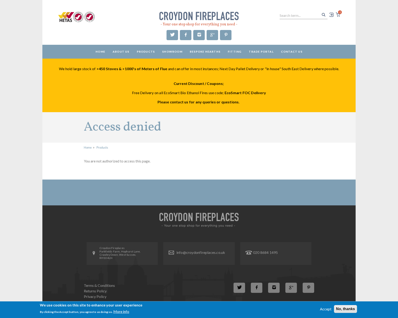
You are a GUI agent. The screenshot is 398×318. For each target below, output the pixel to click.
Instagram (199, 35)
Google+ (212, 35)
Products (146, 51)
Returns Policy (95, 291)
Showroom (172, 51)
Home (100, 51)
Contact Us (291, 51)
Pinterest (225, 35)
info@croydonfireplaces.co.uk (200, 252)
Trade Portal (261, 51)
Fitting (234, 51)
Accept (325, 309)
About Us (121, 51)
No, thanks (345, 309)
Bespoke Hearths (205, 51)
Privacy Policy (95, 296)
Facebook (185, 35)
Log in (331, 14)
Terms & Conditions (99, 285)
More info (121, 311)
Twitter (172, 35)
